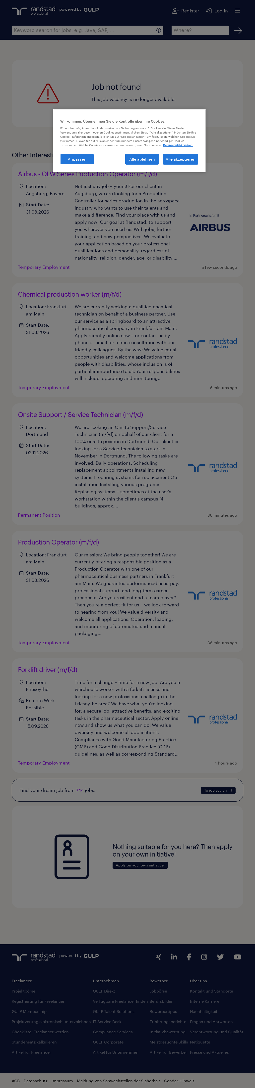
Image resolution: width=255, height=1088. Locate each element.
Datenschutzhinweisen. (178, 145)
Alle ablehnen (142, 159)
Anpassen (77, 159)
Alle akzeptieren (180, 159)
